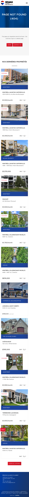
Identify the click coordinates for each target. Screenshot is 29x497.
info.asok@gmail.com (10, 482)
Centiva (17, 495)
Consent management (23, 493)
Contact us (17, 44)
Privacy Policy (9, 493)
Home (9, 44)
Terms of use (15, 493)
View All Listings (14, 463)
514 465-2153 (8, 481)
